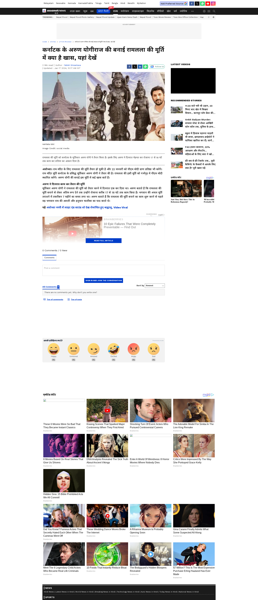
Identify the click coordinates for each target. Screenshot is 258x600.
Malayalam (49, 3)
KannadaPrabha (85, 3)
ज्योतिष (183, 11)
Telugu (98, 3)
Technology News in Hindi (128, 592)
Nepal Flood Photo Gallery (82, 17)
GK (92, 11)
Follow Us (159, 67)
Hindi (122, 3)
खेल (169, 11)
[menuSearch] (214, 11)
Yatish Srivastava (72, 65)
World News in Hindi (84, 592)
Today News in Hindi (168, 592)
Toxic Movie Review (162, 17)
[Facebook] (191, 3)
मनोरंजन (125, 11)
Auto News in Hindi (149, 592)
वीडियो (160, 11)
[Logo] (55, 11)
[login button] (205, 11)
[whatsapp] (202, 3)
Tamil (106, 3)
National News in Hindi (189, 592)
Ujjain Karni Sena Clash (127, 17)
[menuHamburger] (209, 11)
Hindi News (49, 592)
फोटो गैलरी (103, 11)
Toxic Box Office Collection (185, 17)
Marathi (131, 3)
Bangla (115, 3)
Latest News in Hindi (64, 592)
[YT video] (207, 3)
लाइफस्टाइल (138, 11)
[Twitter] (197, 3)
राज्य (115, 11)
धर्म (175, 11)
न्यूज (85, 11)
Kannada (72, 3)
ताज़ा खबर (75, 11)
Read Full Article (103, 241)
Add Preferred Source (172, 3)
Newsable (60, 3)
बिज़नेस (150, 11)
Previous (209, 17)
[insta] (213, 3)
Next (213, 17)
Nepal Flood (61, 17)
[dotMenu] (192, 11)
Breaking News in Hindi (105, 592)
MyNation (141, 3)
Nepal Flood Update (105, 17)
